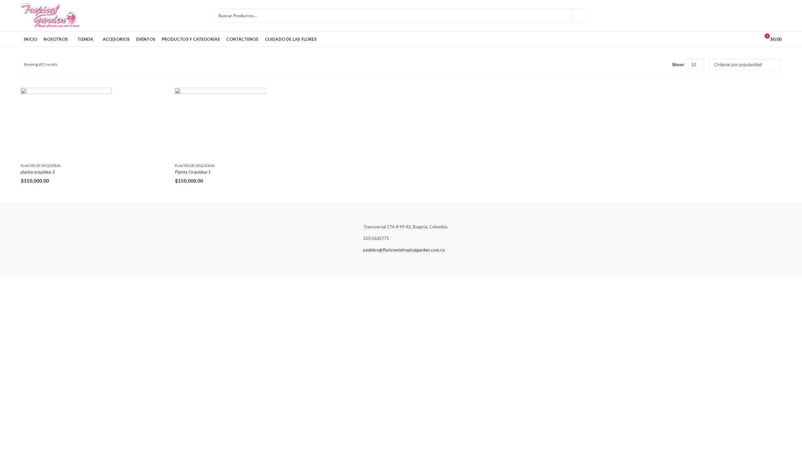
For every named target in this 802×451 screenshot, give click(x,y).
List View (664, 65)
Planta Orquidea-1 (193, 171)
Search (580, 16)
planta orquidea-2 (38, 171)
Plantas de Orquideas (40, 165)
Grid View (655, 65)
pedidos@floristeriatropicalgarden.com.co (404, 249)
